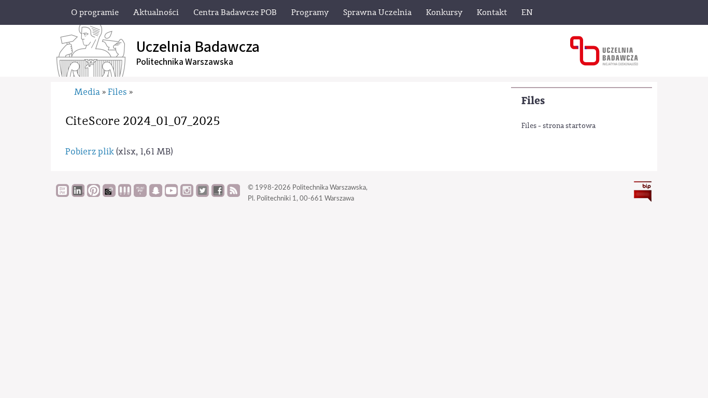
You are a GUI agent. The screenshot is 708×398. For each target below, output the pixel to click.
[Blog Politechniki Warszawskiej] (140, 194)
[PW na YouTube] (171, 194)
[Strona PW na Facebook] (217, 194)
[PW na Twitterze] (202, 194)
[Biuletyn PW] (124, 194)
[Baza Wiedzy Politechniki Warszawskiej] (62, 194)
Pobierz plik (89, 151)
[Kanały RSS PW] (233, 194)
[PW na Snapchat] (155, 194)
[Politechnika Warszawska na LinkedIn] (78, 194)
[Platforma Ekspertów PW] (109, 194)
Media (87, 92)
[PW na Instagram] (186, 194)
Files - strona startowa (558, 126)
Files (533, 100)
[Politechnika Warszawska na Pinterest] (93, 194)
